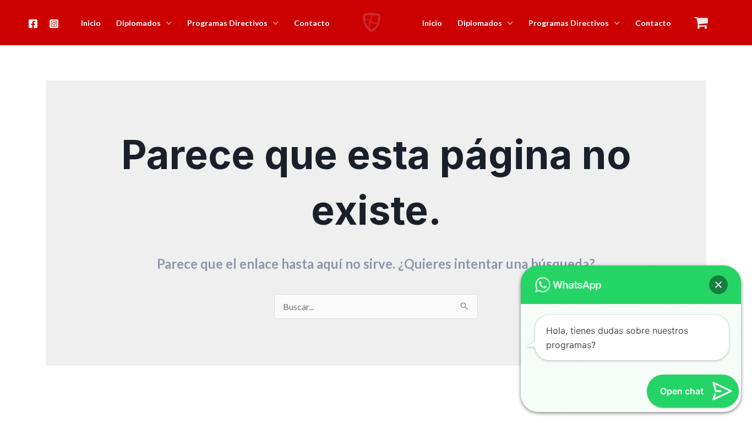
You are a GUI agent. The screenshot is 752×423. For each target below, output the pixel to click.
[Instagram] (54, 24)
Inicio (91, 23)
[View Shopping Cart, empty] (701, 23)
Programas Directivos (227, 23)
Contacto (312, 23)
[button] (718, 284)
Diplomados (138, 23)
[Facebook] (33, 24)
